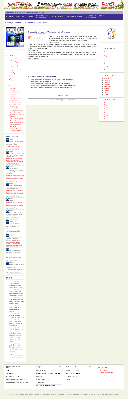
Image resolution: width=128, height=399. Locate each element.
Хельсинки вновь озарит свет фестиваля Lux (16, 357)
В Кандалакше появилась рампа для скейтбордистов (15, 69)
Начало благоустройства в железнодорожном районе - (53, 85)
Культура (106, 66)
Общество (107, 56)
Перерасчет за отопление (12, 217)
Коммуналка (107, 58)
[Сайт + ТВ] (15, 46)
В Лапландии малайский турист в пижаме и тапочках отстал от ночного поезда (15, 337)
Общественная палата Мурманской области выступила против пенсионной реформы (15, 93)
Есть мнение (108, 54)
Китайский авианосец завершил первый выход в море (15, 285)
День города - (41, 81)
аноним (11, 139)
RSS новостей (104, 370)
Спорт (105, 68)
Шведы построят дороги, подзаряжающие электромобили (16, 301)
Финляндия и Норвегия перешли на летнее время (15, 323)
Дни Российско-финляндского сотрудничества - (51, 87)
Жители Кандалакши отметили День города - (50, 83)
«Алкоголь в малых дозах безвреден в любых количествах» (16, 293)
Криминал (107, 60)
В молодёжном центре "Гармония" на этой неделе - (52, 79)
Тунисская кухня (18, 329)
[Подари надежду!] (111, 39)
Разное (106, 70)
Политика (107, 52)
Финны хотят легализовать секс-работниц (15, 309)
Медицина (107, 62)
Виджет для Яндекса (106, 372)
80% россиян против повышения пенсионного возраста (15, 101)
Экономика (107, 64)
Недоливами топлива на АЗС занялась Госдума (15, 63)
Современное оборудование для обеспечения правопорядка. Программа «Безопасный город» (14, 244)
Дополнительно (103, 367)
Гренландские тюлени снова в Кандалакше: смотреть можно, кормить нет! (13, 257)
